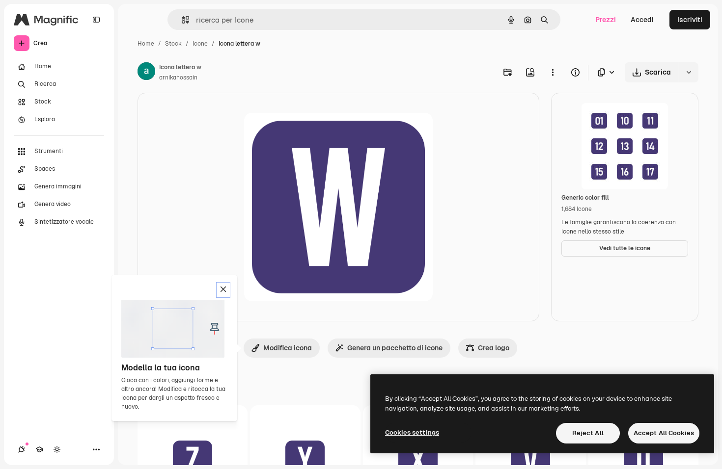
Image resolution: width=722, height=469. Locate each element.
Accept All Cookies (664, 433)
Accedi (642, 19)
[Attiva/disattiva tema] (57, 449)
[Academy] (39, 449)
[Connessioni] (21, 449)
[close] (223, 290)
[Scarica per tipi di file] (606, 72)
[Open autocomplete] (181, 20)
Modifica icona (287, 347)
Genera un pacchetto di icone (395, 347)
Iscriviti (689, 19)
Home (146, 44)
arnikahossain (178, 77)
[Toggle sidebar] (96, 19)
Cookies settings (412, 432)
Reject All (588, 433)
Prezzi (605, 19)
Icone (200, 44)
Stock (173, 44)
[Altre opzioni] (552, 72)
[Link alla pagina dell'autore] (146, 72)
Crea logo (493, 347)
